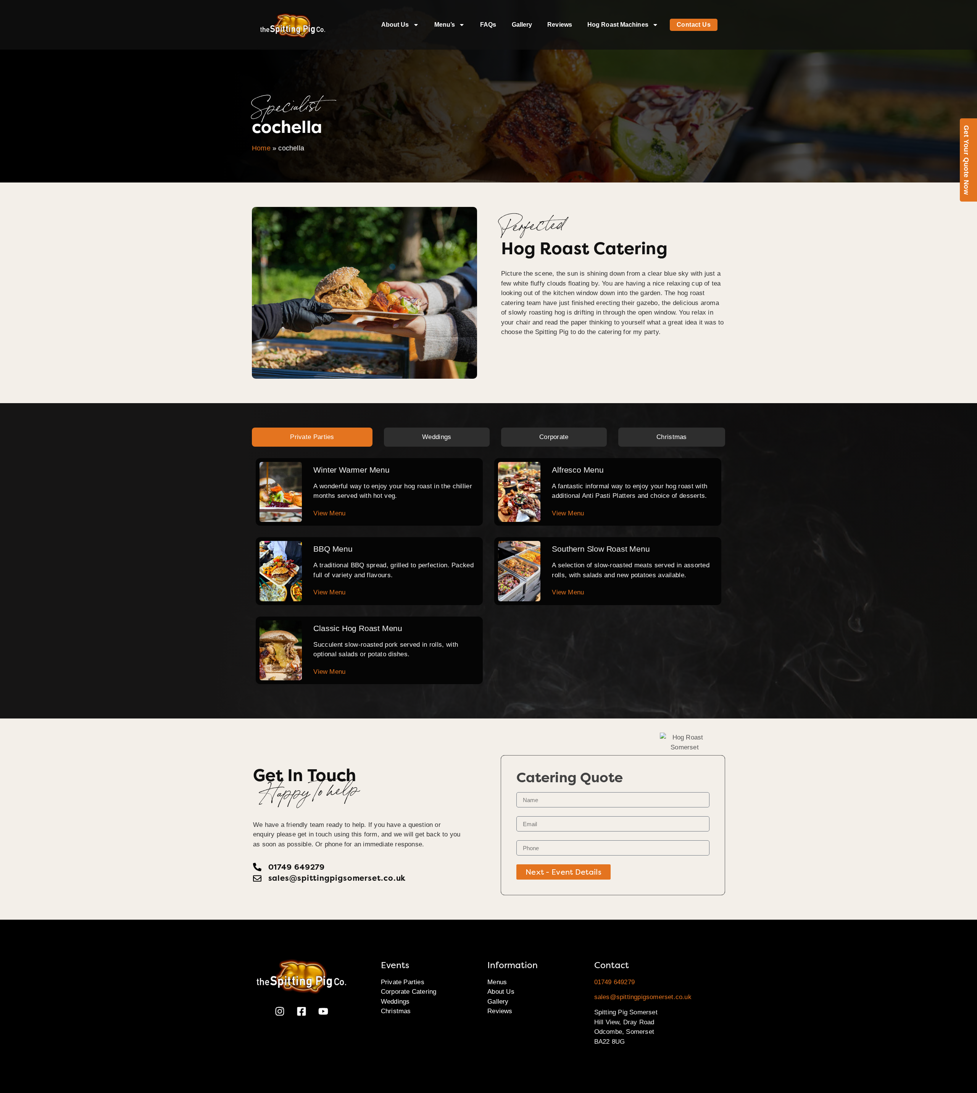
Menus (497, 982)
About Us (395, 24)
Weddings (395, 1001)
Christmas (396, 1011)
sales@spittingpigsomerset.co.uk (643, 997)
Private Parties (402, 982)
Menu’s (444, 24)
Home (261, 148)
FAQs (488, 24)
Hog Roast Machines (617, 24)
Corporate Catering (409, 991)
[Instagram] (280, 1011)
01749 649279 (614, 982)
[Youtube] (323, 1011)
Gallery (522, 24)
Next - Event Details (563, 872)
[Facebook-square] (301, 1011)
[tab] (312, 437)
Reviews (559, 24)
